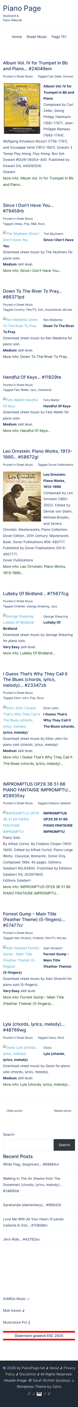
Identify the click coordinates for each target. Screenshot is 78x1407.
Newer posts (62, 1110)
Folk (40, 309)
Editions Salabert (59, 803)
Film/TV (31, 309)
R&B (33, 223)
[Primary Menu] (71, 12)
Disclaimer (27, 1374)
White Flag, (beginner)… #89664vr (31, 1164)
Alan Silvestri (22, 938)
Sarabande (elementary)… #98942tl (32, 1205)
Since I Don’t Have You (39, 270)
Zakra (56, 1386)
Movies (67, 309)
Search (8, 1134)
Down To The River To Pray (43, 357)
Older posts (14, 1110)
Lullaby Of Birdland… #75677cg (36, 593)
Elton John (21, 698)
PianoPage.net (33, 1368)
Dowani (68, 76)
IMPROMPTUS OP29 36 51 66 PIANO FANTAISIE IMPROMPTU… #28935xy (37, 789)
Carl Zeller (54, 76)
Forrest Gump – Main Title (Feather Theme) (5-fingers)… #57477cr (34, 919)
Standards (45, 390)
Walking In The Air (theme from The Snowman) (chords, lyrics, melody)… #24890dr (32, 1184)
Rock (41, 223)
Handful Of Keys (34, 431)
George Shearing (38, 606)
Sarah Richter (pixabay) (52, 1380)
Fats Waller (21, 390)
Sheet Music (24, 76)
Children (19, 606)
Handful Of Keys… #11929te (32, 377)
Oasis (52, 1037)
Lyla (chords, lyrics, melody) (44, 1084)
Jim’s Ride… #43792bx (21, 1239)
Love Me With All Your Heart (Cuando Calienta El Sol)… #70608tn (33, 1222)
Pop (26, 223)
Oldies (18, 223)
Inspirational (53, 309)
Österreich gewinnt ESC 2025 (39, 1336)
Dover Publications (60, 464)
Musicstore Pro (15, 1322)
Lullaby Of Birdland (36, 653)
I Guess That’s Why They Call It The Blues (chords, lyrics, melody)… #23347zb (35, 679)
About (54, 1368)
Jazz (33, 390)
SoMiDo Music (15, 1299)
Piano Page (22, 8)
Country (19, 309)
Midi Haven (12, 1310)
